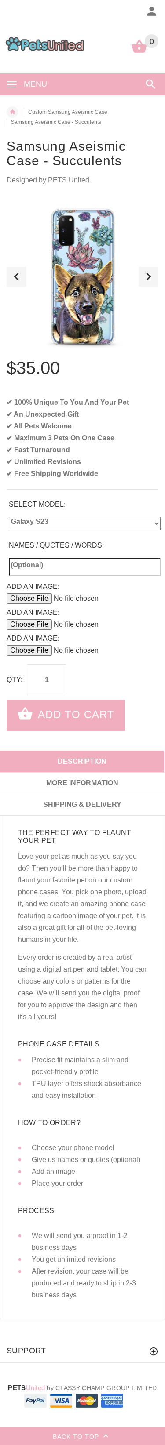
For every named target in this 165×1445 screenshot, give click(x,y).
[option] (82, 276)
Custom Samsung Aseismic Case (67, 112)
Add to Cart (74, 714)
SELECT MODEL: (37, 504)
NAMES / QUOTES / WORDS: (56, 545)
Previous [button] (16, 277)
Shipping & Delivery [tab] (82, 804)
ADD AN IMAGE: (33, 586)
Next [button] (148, 277)
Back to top (77, 1436)
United (26, 1387)
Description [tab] (82, 761)
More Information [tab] (82, 783)
